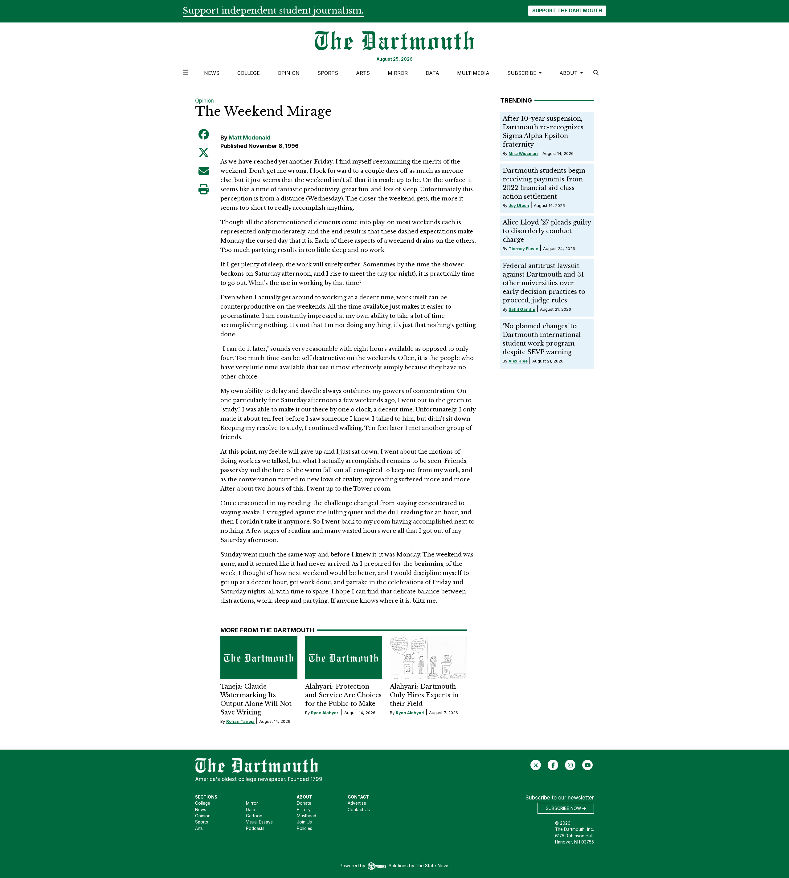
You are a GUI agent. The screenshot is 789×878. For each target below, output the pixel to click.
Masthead (306, 815)
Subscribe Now (564, 808)
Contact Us (359, 809)
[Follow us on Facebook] (553, 765)
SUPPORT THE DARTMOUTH (567, 10)
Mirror (398, 73)
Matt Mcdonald (250, 137)
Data (432, 73)
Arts (363, 73)
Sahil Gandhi (522, 309)
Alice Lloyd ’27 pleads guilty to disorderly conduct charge (547, 231)
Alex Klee (518, 360)
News (211, 73)
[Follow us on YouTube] (587, 765)
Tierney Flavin (523, 248)
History (304, 809)
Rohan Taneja (240, 721)
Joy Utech (519, 205)
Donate (304, 803)
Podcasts (255, 828)
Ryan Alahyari (325, 712)
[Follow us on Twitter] (535, 765)
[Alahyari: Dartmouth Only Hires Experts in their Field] (428, 657)
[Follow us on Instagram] (570, 765)
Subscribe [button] (522, 73)
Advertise (357, 803)
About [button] (569, 73)
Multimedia (473, 73)
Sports (327, 73)
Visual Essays (259, 821)
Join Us (304, 821)
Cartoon (254, 815)
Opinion (289, 73)
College (248, 73)
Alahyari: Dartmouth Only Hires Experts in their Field (424, 695)
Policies (304, 828)
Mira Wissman (523, 153)
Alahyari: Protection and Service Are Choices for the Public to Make (343, 695)
